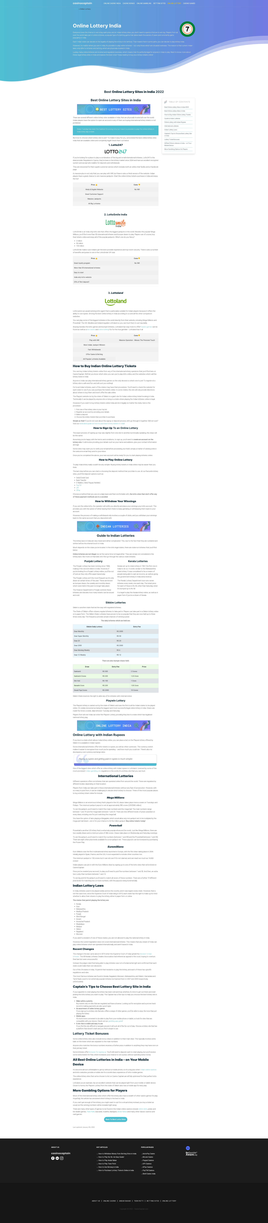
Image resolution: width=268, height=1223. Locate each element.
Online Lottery (174, 3)
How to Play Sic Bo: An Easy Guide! (111, 1157)
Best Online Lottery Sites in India (174, 111)
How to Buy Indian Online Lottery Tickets (177, 115)
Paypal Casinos (148, 1160)
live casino (91, 329)
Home (76, 9)
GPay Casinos (148, 1167)
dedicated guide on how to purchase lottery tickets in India (102, 424)
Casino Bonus (129, 3)
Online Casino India (112, 3)
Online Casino (109, 1201)
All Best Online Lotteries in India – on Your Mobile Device (177, 144)
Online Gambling (144, 3)
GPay (78, 490)
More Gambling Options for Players (176, 149)
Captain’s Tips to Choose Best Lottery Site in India (178, 135)
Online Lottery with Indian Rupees (175, 122)
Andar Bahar (122, 1112)
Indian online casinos (148, 1070)
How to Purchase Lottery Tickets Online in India (116, 1170)
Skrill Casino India (149, 1174)
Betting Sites (159, 3)
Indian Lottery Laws (170, 130)
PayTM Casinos (148, 1170)
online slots (143, 1109)
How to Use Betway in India (108, 1167)
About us (96, 1201)
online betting (104, 329)
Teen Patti (91, 1112)
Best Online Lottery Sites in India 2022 (176, 107)
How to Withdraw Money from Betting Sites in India (117, 1154)
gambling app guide (115, 1021)
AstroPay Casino (149, 1154)
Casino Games (189, 3)
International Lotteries (171, 126)
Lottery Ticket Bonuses (172, 139)
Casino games (146, 327)
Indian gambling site (93, 771)
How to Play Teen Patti (107, 1164)
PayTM (78, 485)
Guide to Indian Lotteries (172, 118)
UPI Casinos (147, 1164)
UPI (77, 488)
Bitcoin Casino (148, 1157)
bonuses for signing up (97, 1052)
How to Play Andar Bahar (107, 1160)
